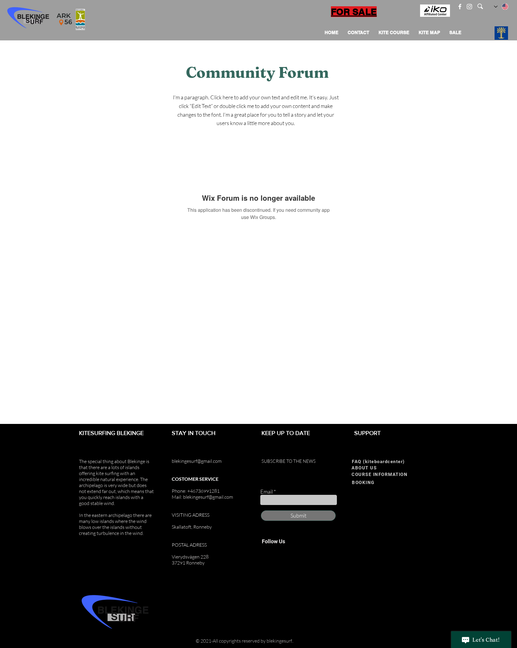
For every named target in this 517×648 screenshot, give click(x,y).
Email (266, 491)
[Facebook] (459, 6)
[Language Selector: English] (501, 6)
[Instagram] (469, 6)
